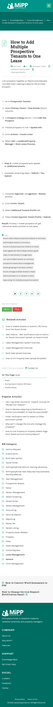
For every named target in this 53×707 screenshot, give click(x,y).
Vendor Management (15, 492)
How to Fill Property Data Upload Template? (26, 358)
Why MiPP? (7, 640)
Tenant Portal (12, 501)
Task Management (14, 479)
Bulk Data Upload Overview (18, 353)
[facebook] (21, 293)
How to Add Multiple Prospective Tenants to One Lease (24, 238)
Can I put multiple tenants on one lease (18, 259)
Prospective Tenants (15, 483)
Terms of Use (32, 699)
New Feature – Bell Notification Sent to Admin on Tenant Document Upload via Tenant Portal (27, 336)
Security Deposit (13, 514)
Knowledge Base (17, 20)
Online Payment (13, 550)
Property (10, 537)
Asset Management (15, 546)
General (9, 559)
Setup (8, 488)
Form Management (15, 563)
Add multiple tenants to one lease (16, 242)
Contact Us (33, 368)
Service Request (13, 449)
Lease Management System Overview (23, 342)
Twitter (5, 688)
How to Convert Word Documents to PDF (24, 584)
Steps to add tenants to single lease (17, 255)
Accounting (11, 510)
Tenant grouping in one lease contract (18, 267)
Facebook (6, 683)
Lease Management (35, 20)
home (4, 20)
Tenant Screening (14, 497)
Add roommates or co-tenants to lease (18, 276)
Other (8, 541)
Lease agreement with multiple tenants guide (20, 251)
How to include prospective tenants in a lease (21, 247)
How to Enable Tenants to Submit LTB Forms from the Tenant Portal (26, 327)
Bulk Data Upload (14, 458)
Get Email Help (9, 664)
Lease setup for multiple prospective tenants (20, 280)
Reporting (10, 519)
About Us (6, 636)
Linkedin (6, 678)
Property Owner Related (17, 532)
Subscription (12, 454)
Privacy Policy (20, 699)
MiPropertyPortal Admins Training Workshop (26, 467)
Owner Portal (12, 462)
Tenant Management (15, 505)
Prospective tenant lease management (18, 263)
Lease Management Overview (19, 348)
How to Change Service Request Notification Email (20, 593)
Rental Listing (12, 528)
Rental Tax (10, 523)
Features (6, 645)
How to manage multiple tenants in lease (19, 272)
